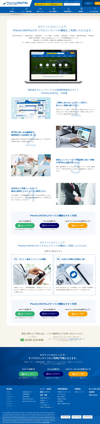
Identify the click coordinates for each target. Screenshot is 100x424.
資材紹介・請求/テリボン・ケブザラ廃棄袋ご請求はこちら (48, 4)
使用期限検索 (26, 394)
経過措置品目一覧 (27, 392)
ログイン (88, 3)
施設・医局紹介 (61, 396)
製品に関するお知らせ (28, 399)
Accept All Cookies (87, 416)
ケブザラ (8, 399)
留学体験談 (60, 401)
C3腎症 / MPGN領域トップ (46, 407)
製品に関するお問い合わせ (29, 401)
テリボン (8, 392)
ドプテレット (9, 406)
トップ (8, 14)
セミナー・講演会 (45, 389)
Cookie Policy (46, 422)
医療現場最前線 (62, 389)
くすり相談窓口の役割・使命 (74, 339)
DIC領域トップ (43, 400)
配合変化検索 (26, 396)
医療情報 (78, 389)
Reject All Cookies (76, 416)
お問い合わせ (48, 1)
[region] (50, 416)
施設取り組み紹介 (62, 399)
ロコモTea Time (61, 394)
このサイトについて (58, 1)
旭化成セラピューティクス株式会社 (71, 1)
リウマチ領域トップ (45, 405)
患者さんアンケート (80, 392)
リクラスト (9, 394)
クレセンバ (9, 403)
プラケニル (9, 401)
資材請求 (92, 392)
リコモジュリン (10, 396)
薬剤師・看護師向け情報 (64, 403)
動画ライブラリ (45, 392)
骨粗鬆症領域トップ (45, 398)
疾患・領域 (43, 395)
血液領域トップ (44, 402)
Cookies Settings (65, 416)
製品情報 (9, 389)
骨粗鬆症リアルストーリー (64, 392)
